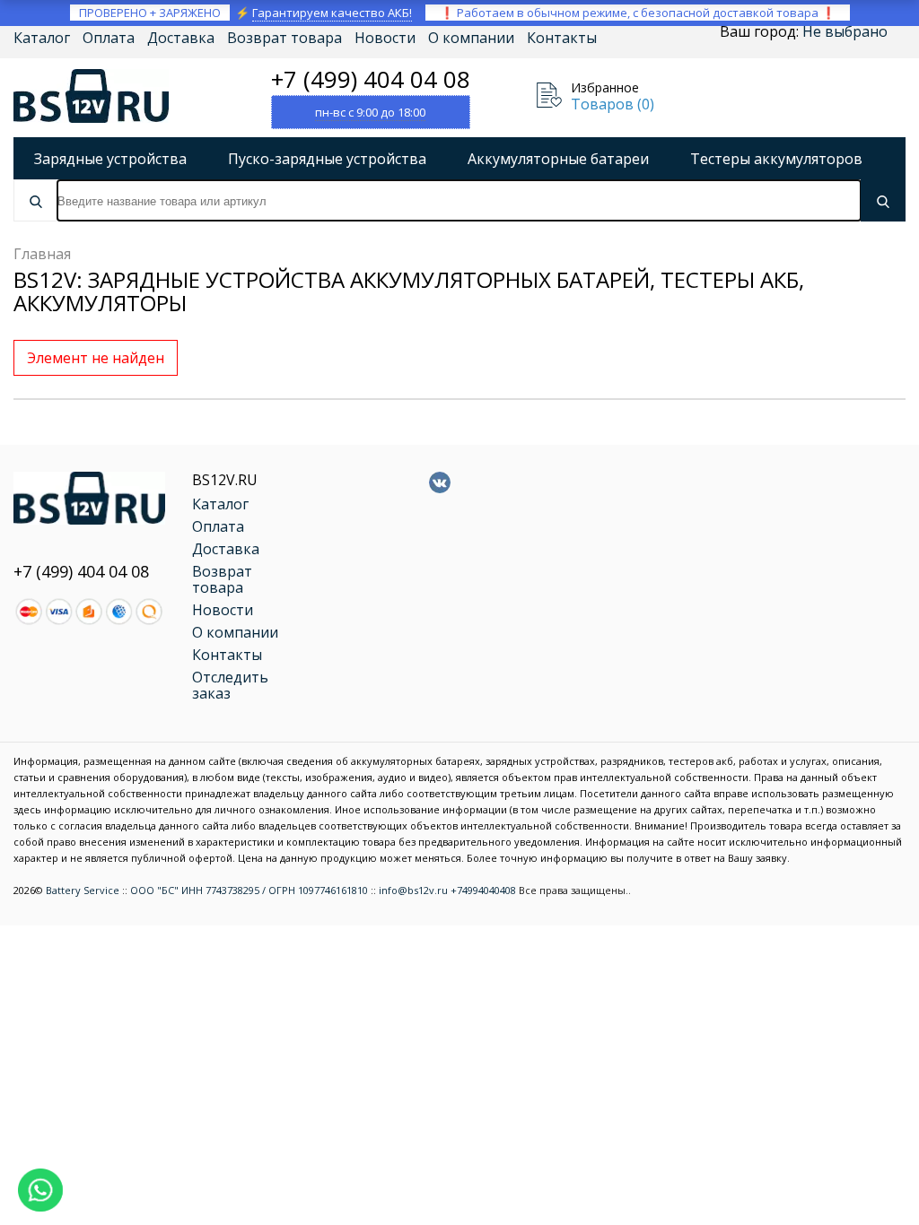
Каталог (41, 38)
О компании (471, 38)
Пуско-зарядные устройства (327, 159)
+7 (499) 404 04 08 (370, 79)
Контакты (562, 38)
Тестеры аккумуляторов (776, 159)
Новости (385, 38)
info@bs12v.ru (413, 890)
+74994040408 (483, 890)
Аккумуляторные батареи (558, 159)
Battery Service (82, 890)
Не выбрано (845, 31)
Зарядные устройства (110, 159)
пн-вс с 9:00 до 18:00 (370, 112)
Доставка (180, 38)
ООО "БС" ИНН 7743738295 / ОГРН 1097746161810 (249, 890)
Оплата (109, 38)
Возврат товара (284, 38)
